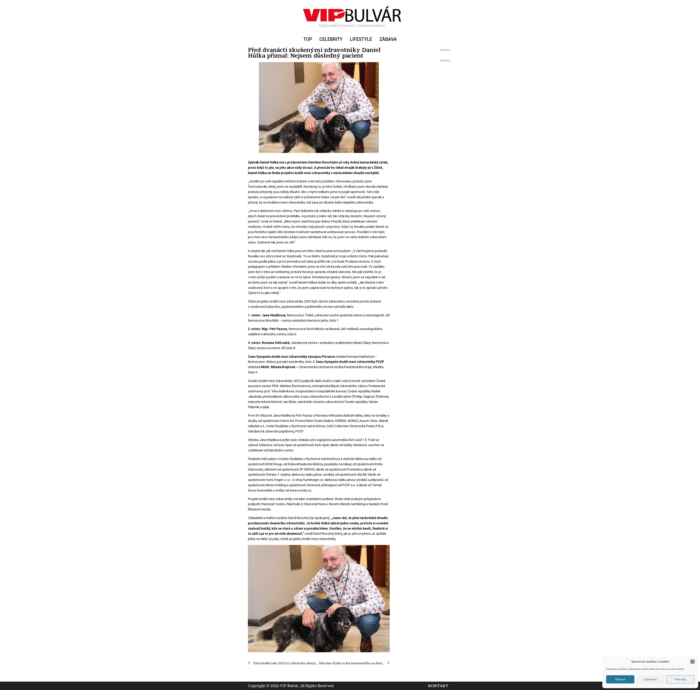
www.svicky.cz (300, 490)
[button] (692, 661)
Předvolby (680, 679)
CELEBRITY (331, 39)
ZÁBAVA (388, 39)
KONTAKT (438, 686)
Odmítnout (650, 679)
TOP (307, 39)
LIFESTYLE (361, 39)
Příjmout (620, 679)
